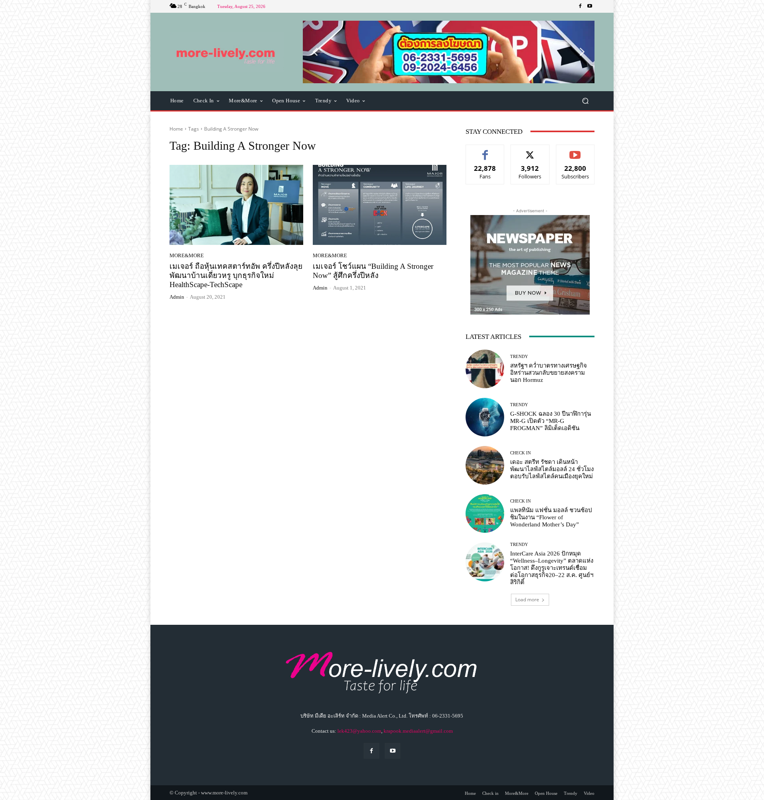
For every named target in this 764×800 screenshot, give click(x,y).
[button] (448, 52)
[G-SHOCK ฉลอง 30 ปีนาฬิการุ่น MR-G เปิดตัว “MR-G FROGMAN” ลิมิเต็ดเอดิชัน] (485, 417)
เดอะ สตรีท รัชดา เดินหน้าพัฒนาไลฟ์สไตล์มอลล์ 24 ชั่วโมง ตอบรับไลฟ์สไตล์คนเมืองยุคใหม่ (552, 469)
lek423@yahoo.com (359, 731)
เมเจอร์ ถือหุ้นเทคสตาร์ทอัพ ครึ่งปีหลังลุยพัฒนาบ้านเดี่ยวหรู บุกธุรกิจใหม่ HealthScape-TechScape (236, 275)
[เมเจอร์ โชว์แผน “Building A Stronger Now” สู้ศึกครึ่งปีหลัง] (379, 205)
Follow (530, 151)
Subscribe (575, 151)
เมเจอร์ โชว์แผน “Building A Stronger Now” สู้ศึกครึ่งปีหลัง (373, 271)
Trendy (519, 356)
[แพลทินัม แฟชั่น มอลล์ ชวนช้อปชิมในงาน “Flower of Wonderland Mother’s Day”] (485, 513)
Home (176, 128)
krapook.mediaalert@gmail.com (418, 731)
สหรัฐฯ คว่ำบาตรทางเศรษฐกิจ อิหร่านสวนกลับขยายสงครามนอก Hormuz (548, 372)
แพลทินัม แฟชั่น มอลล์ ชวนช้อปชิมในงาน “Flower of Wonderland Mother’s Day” (551, 517)
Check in (520, 453)
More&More (187, 255)
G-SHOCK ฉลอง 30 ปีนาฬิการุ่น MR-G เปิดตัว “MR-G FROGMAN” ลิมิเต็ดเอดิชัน (550, 421)
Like (485, 151)
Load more (527, 599)
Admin (177, 297)
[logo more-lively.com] (227, 52)
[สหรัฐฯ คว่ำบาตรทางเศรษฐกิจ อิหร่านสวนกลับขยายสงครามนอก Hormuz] (485, 369)
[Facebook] (580, 6)
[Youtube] (589, 6)
